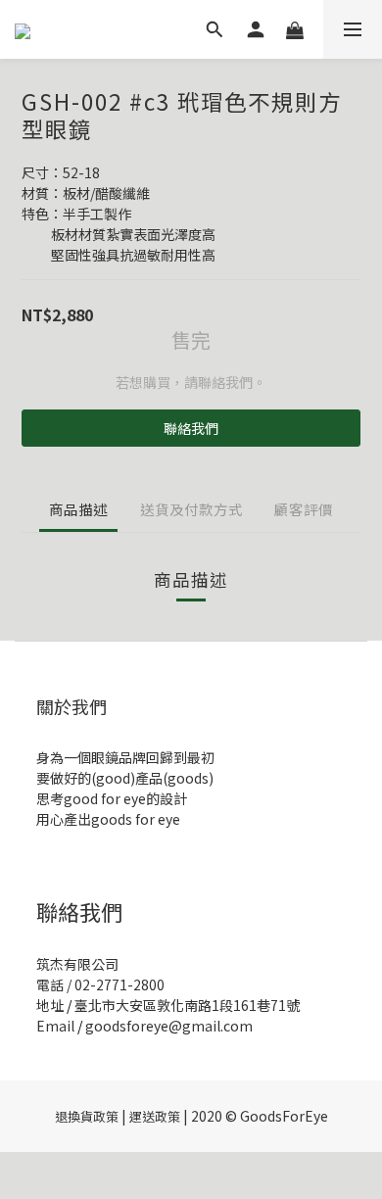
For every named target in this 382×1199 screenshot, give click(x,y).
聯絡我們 (191, 428)
